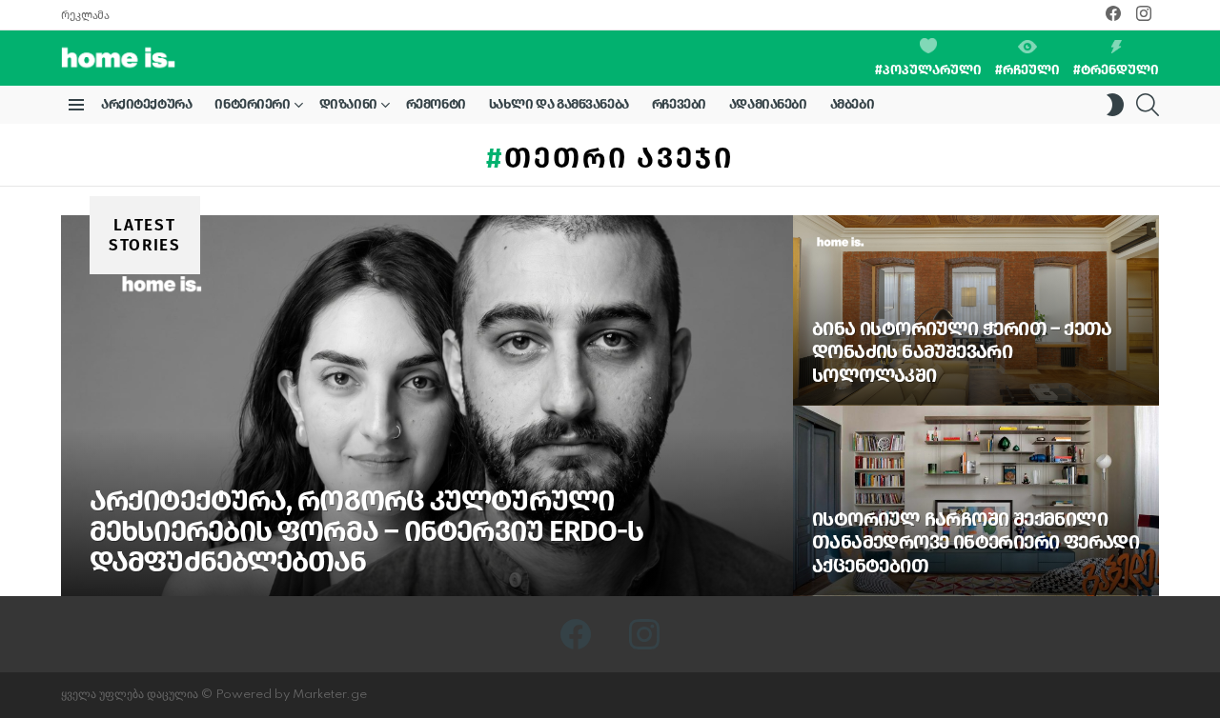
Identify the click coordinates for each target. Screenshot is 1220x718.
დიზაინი (348, 104)
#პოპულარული (928, 70)
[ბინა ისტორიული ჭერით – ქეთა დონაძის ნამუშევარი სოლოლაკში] (976, 310)
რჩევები (679, 104)
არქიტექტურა (146, 104)
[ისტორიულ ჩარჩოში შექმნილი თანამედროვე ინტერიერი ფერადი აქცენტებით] (976, 501)
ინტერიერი (252, 104)
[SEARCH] (1147, 105)
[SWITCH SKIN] (1115, 105)
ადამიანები (768, 104)
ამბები (852, 104)
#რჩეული (1027, 70)
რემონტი (436, 104)
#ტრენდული (1116, 70)
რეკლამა (85, 15)
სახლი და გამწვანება (559, 104)
